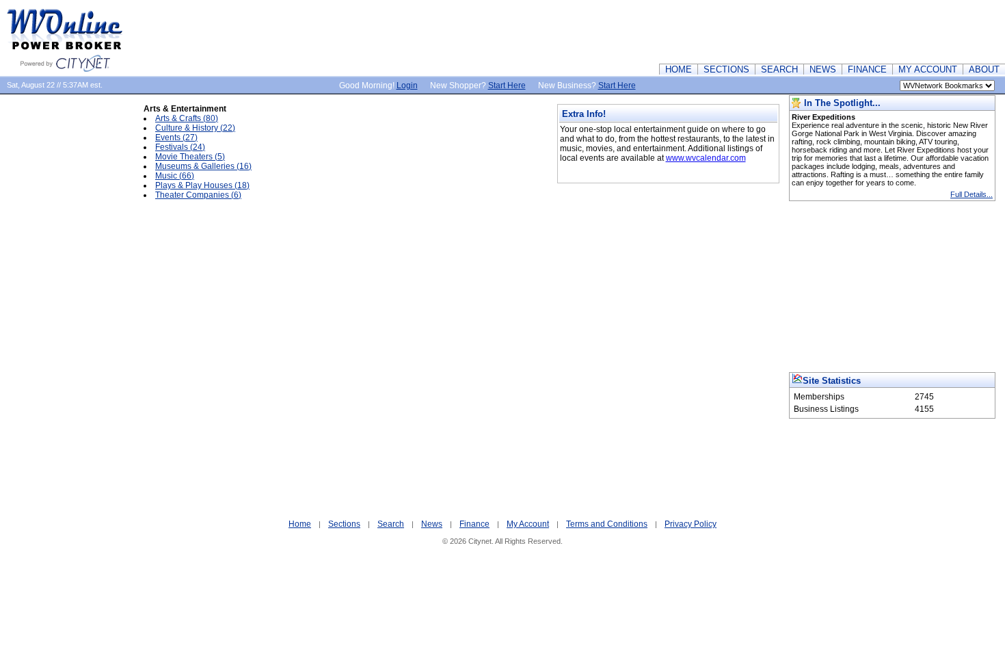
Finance (474, 524)
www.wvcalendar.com (706, 158)
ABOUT (984, 69)
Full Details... (971, 194)
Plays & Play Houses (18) (202, 185)
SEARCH (779, 69)
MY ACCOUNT (927, 69)
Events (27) (176, 137)
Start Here (507, 85)
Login (407, 85)
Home (300, 524)
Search (390, 524)
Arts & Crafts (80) (186, 118)
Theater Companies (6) (198, 195)
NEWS (822, 69)
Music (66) (174, 176)
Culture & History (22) (195, 128)
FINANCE (867, 69)
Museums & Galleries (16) (203, 166)
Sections (344, 524)
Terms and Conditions (606, 524)
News (431, 524)
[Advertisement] (756, 31)
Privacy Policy (690, 524)
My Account (528, 524)
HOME (678, 69)
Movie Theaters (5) (190, 156)
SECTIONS (726, 69)
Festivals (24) (180, 147)
